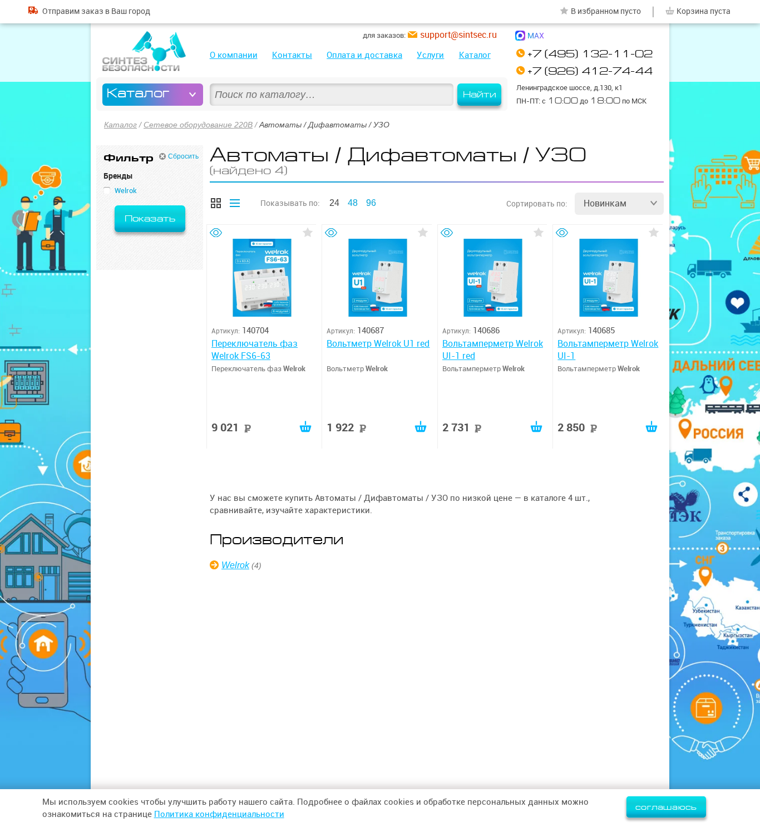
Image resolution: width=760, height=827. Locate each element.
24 (334, 203)
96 (371, 203)
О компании (234, 55)
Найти (479, 95)
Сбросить (183, 156)
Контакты (292, 55)
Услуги (430, 55)
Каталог (475, 55)
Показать (150, 219)
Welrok (235, 565)
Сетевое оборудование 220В (198, 124)
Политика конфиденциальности (219, 814)
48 (353, 203)
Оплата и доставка (364, 55)
